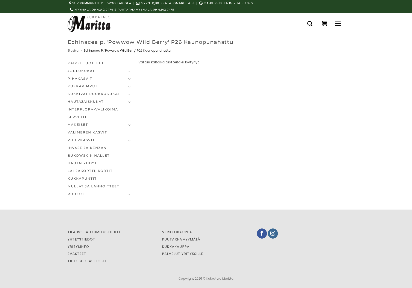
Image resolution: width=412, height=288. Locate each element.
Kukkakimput (83, 86)
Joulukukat (81, 71)
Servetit (77, 117)
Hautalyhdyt (82, 163)
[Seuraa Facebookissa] (262, 233)
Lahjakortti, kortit (90, 171)
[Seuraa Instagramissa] (273, 233)
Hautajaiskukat (86, 102)
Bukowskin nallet (89, 156)
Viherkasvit (81, 140)
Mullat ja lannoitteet (93, 186)
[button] (309, 23)
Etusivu (73, 50)
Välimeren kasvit (87, 132)
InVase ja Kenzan (87, 148)
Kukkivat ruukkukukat (94, 94)
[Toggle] (129, 71)
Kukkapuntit (82, 179)
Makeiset (78, 125)
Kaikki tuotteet (86, 63)
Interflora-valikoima (93, 109)
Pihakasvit (80, 79)
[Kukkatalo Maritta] (89, 24)
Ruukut (76, 194)
